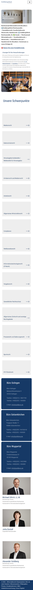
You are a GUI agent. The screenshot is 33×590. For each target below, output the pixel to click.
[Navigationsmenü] (30, 2)
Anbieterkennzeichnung (8, 588)
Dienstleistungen (19, 108)
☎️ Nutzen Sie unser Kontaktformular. (13, 48)
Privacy (3, 586)
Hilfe (18, 586)
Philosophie (23, 584)
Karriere (7, 584)
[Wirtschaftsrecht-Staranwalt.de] (6, 2)
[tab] (6, 108)
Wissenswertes (14, 584)
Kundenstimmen (11, 586)
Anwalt (6, 108)
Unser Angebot (20, 588)
